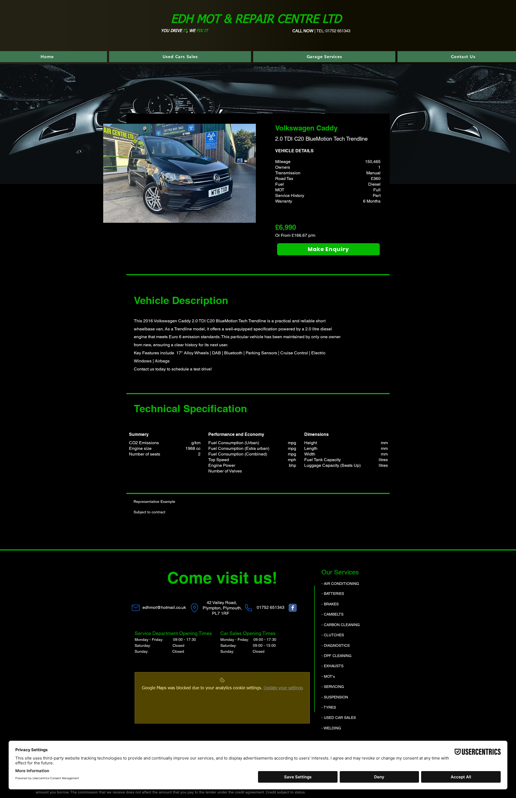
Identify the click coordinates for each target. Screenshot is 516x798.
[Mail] (135, 607)
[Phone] (248, 607)
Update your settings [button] (283, 688)
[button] (179, 173)
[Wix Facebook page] (293, 608)
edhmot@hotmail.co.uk (164, 607)
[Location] (194, 607)
